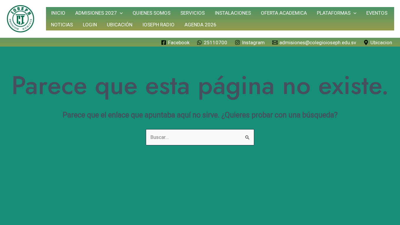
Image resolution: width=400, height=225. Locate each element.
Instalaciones (233, 13)
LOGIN (90, 25)
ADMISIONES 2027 (96, 13)
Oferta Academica (284, 13)
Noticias (62, 25)
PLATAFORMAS (334, 13)
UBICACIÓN (119, 25)
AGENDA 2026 (200, 25)
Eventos (376, 13)
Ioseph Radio (158, 25)
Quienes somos (151, 13)
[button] (120, 13)
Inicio (58, 13)
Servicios (192, 13)
